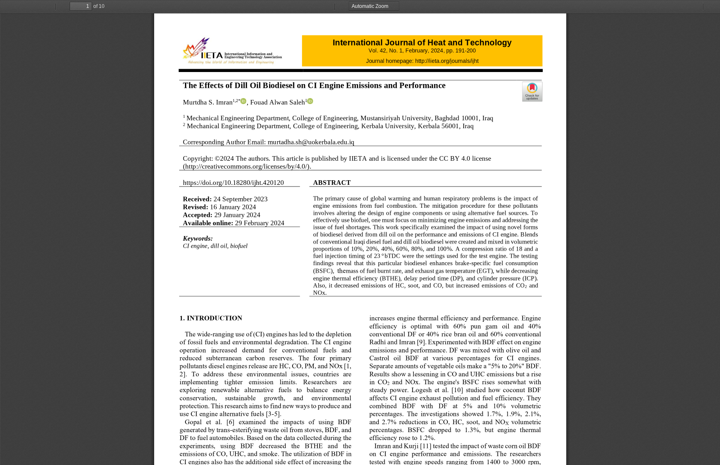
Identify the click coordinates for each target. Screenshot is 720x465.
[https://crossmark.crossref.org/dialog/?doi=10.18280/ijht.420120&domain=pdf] (532, 92)
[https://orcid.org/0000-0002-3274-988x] (310, 101)
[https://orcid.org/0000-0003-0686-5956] (243, 101)
